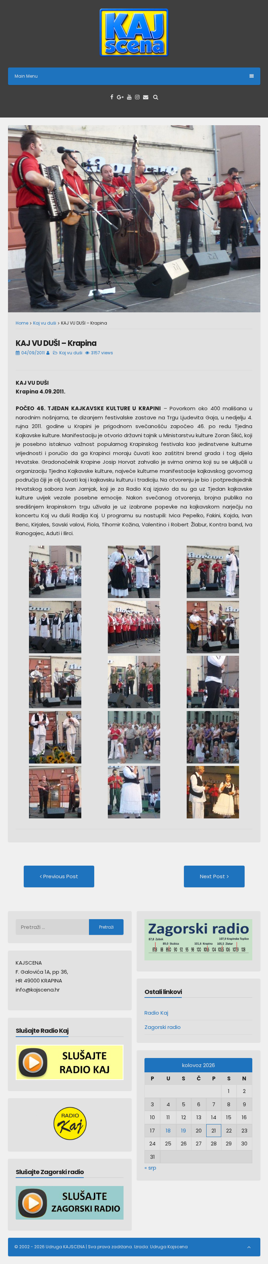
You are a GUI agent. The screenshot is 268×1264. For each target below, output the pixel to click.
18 (168, 1130)
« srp (150, 1167)
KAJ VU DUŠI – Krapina (56, 343)
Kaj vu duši (44, 323)
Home (22, 323)
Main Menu (26, 76)
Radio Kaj (156, 1012)
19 (183, 1130)
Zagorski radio (162, 1027)
